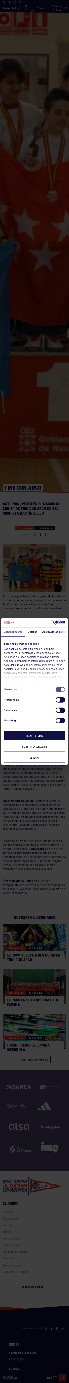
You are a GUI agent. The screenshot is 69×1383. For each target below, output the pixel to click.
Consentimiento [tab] (13, 631)
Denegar (34, 757)
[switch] (60, 700)
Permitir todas (34, 735)
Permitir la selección (34, 746)
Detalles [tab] (32, 631)
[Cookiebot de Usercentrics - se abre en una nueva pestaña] (50, 622)
